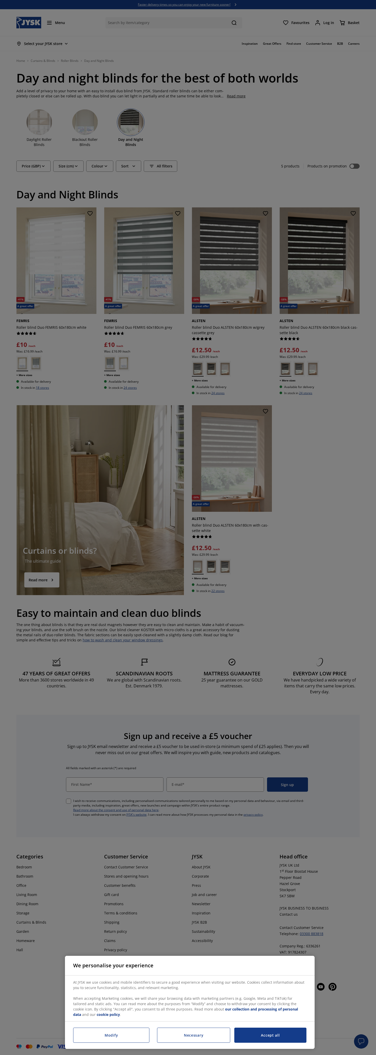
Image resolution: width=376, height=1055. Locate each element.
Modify (111, 1035)
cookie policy (108, 1014)
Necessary (193, 1035)
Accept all (270, 1035)
